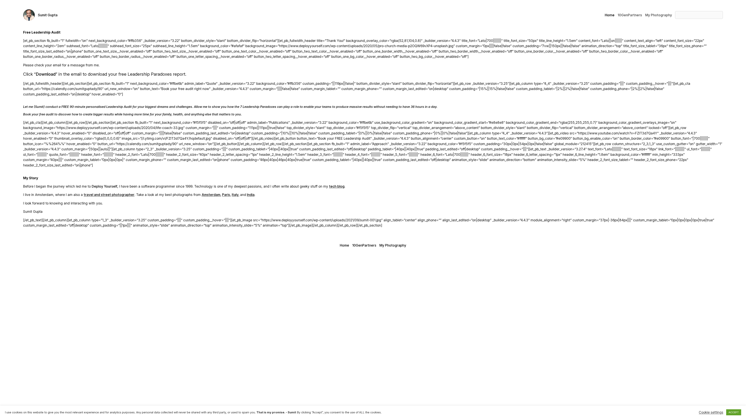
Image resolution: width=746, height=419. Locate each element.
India (250, 195)
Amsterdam (211, 195)
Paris (226, 195)
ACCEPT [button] (734, 412)
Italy (235, 195)
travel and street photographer (109, 195)
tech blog (336, 186)
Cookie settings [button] (711, 412)
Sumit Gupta (48, 15)
